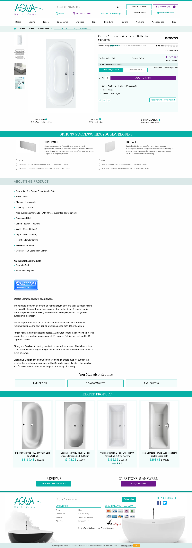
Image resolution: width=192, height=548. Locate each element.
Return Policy (83, 514)
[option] (20, 41)
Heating (124, 22)
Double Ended (43, 29)
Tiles (174, 22)
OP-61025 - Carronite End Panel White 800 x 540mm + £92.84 (125, 168)
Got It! (137, 546)
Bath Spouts (40, 383)
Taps (94, 22)
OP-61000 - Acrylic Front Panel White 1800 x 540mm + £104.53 (43, 164)
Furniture (108, 22)
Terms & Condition (85, 517)
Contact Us (60, 514)
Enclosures (62, 22)
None (21, 160)
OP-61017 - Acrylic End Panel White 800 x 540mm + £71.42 (124, 164)
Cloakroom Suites (95, 383)
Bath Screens (151, 383)
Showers (80, 22)
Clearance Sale (139, 13)
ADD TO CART (143, 77)
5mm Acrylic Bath (110, 70)
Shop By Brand (139, 7)
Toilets (46, 22)
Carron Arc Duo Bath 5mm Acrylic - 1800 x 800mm (72, 29)
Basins (32, 22)
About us (59, 521)
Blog (58, 510)
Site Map (59, 517)
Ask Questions (138, 483)
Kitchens (140, 22)
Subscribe (129, 499)
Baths (18, 22)
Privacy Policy (83, 521)
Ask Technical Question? (42, 122)
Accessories (158, 22)
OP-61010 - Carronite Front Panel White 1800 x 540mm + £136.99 (44, 168)
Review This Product (54, 483)
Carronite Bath (135, 70)
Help (80, 510)
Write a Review (97, 122)
